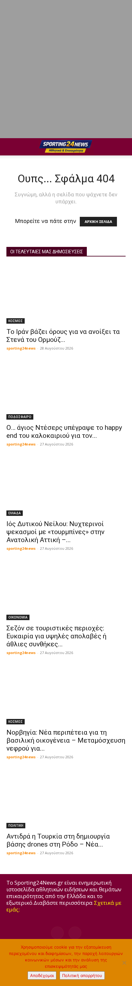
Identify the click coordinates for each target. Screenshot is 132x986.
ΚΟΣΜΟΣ (15, 321)
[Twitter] (75, 933)
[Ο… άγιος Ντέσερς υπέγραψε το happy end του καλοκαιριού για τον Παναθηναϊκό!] (66, 390)
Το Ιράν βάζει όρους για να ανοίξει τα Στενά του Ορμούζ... (63, 335)
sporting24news (21, 348)
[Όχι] (124, 962)
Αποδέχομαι (42, 975)
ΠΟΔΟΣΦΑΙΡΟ (19, 416)
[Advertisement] (66, 69)
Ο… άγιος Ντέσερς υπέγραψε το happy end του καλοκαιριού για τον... (64, 431)
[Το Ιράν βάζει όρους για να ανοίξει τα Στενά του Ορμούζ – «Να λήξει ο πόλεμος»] (66, 294)
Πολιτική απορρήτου (82, 975)
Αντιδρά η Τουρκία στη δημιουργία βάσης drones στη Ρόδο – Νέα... (58, 840)
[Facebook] (57, 933)
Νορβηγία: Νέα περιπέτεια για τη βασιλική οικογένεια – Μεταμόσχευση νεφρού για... (65, 740)
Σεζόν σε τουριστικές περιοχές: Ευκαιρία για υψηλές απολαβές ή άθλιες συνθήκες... (56, 636)
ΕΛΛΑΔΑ (14, 513)
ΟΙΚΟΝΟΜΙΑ (18, 617)
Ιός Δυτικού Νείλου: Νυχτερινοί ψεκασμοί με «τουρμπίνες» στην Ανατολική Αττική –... (55, 532)
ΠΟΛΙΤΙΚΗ (15, 825)
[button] (11, 146)
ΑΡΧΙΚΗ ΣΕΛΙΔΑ (98, 221)
